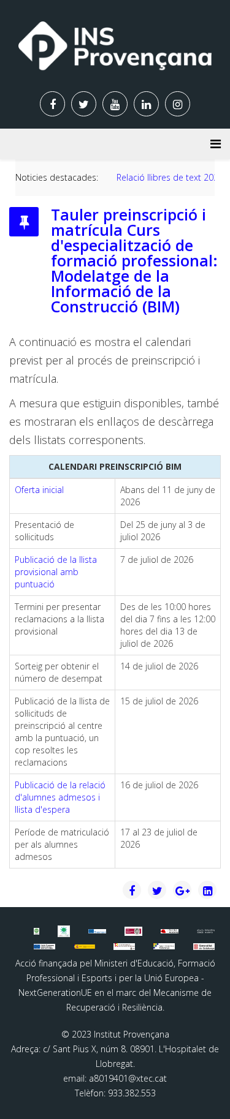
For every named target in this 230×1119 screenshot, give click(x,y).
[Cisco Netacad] (206, 931)
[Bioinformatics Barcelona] (37, 931)
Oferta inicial (39, 489)
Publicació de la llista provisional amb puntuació (56, 572)
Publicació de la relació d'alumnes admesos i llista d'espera (60, 797)
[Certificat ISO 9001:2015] (133, 931)
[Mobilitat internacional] (97, 931)
